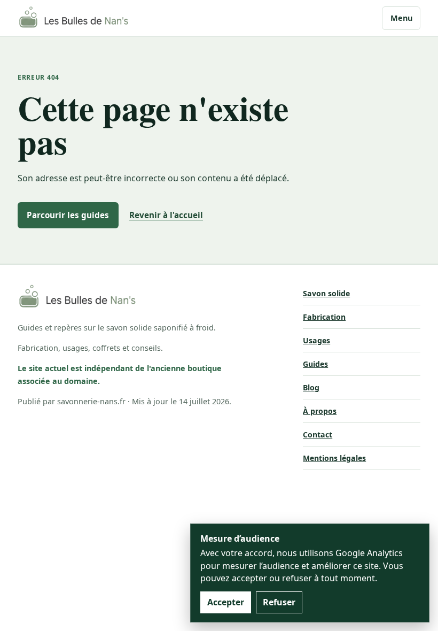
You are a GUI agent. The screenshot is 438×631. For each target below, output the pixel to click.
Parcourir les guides (68, 215)
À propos (320, 411)
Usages (316, 340)
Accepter (225, 602)
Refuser (279, 602)
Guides (315, 364)
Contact (317, 434)
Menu (401, 18)
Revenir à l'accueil (166, 215)
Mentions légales (334, 458)
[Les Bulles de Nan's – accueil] (74, 18)
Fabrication (324, 317)
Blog (311, 387)
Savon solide (326, 293)
